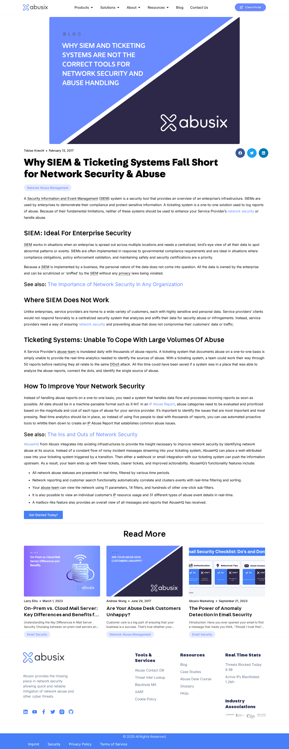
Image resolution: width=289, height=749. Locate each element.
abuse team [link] (66, 351)
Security (54, 744)
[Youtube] (34, 711)
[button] (240, 153)
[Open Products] (92, 7)
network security (241, 211)
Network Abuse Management (47, 188)
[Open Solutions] (118, 7)
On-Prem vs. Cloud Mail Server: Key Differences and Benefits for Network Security (61, 615)
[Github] (71, 711)
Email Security (37, 634)
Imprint (33, 744)
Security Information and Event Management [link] (62, 198)
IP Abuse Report (162, 404)
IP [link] (88, 423)
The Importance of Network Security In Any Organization (115, 284)
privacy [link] (125, 273)
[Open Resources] (167, 7)
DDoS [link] (114, 364)
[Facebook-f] (43, 711)
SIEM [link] (104, 198)
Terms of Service (113, 744)
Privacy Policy (80, 744)
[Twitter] (52, 711)
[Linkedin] (25, 711)
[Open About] (139, 7)
